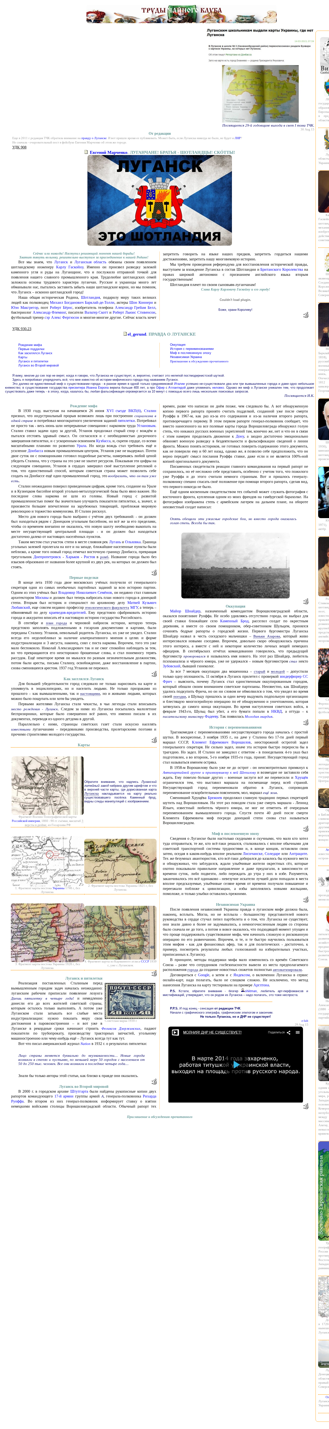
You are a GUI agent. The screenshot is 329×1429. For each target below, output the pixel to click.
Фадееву (211, 716)
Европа (103, 387)
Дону (240, 436)
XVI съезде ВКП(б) (123, 411)
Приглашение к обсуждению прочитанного (199, 361)
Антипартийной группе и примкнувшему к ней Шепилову (209, 772)
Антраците (298, 854)
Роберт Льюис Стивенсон (134, 312)
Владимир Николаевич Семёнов (85, 592)
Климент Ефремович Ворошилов (221, 742)
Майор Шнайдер (185, 611)
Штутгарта (79, 1091)
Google (203, 975)
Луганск (61, 262)
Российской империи (26, 821)
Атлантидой (177, 387)
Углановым (146, 426)
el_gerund (137, 334)
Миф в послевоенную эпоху (190, 353)
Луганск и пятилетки (33, 361)
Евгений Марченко (108, 152)
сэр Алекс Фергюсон (62, 317)
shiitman (251, 991)
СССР (145, 961)
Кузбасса (103, 441)
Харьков (72, 557)
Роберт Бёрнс (61, 307)
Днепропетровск (47, 557)
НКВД (276, 711)
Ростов (89, 557)
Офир (160, 387)
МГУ (134, 607)
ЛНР (238, 138)
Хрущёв (301, 777)
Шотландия (90, 297)
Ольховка (133, 542)
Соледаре (272, 854)
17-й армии (64, 1096)
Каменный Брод (234, 621)
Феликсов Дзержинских (121, 1028)
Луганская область (90, 262)
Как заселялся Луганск (35, 353)
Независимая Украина (186, 357)
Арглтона (261, 985)
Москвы (42, 598)
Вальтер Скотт (96, 312)
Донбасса (35, 451)
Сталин (150, 411)
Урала (81, 446)
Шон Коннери (141, 302)
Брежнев (215, 798)
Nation (85, 1044)
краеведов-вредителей (67, 612)
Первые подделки (31, 349)
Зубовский (171, 666)
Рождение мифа (30, 345)
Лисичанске (253, 854)
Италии (179, 384)
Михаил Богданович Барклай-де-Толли (82, 302)
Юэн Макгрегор (24, 307)
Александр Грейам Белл (135, 307)
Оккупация (177, 344)
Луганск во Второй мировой (38, 365)
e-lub (305, 1021)
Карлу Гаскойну (70, 267)
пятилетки (126, 421)
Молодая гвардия (258, 716)
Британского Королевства (281, 269)
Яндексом (241, 975)
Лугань (115, 542)
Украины (59, 888)
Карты (22, 357)
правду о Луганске (94, 138)
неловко (218, 387)
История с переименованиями (192, 349)
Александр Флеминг (49, 312)
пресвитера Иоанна (82, 387)
